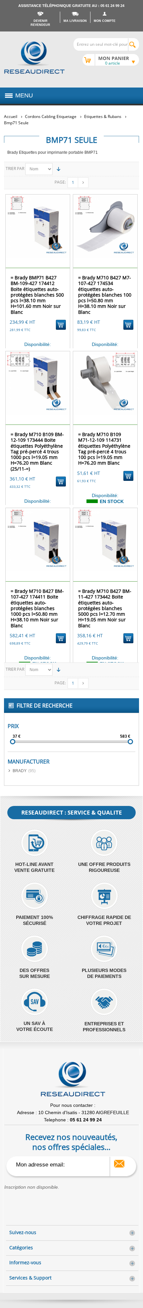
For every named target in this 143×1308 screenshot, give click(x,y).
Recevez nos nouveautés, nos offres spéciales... (71, 1141)
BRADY (20, 770)
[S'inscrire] (119, 1163)
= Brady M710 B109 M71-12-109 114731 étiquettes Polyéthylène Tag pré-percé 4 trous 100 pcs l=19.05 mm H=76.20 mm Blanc (104, 448)
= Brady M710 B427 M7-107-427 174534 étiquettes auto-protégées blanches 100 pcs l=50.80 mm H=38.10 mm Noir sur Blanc (104, 294)
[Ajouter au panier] (61, 325)
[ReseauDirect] (34, 57)
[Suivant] (83, 183)
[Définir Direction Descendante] (59, 169)
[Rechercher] (133, 44)
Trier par (15, 168)
